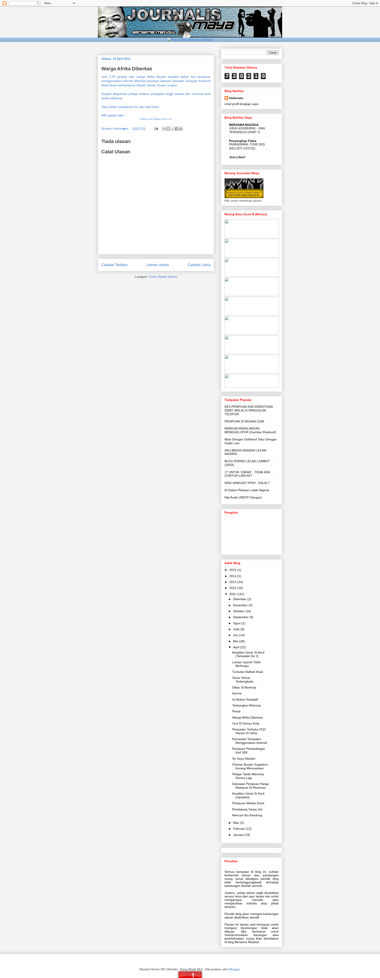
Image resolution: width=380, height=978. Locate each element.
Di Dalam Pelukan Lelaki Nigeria (247, 490)
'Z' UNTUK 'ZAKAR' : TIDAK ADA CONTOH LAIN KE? (247, 474)
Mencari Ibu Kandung (247, 815)
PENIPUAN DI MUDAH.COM (244, 421)
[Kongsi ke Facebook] (176, 129)
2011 (233, 594)
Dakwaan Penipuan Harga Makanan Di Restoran (250, 785)
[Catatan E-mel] (156, 128)
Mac (236, 822)
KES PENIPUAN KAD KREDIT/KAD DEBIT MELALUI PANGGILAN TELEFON (249, 410)
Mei (236, 641)
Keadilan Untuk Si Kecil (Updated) (248, 795)
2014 (233, 576)
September (241, 617)
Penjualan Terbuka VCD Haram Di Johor (248, 731)
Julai (236, 629)
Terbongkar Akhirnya (246, 705)
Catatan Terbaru (114, 265)
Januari (238, 835)
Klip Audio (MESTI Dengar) (243, 497)
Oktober (239, 611)
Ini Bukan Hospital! (245, 699)
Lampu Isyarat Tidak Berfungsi (246, 664)
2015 (233, 570)
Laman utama (157, 265)
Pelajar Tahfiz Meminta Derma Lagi (248, 776)
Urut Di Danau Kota (245, 723)
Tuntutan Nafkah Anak (247, 672)
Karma (236, 693)
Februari (239, 828)
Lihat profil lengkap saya (241, 104)
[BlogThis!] (168, 129)
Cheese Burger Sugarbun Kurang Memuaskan (250, 766)
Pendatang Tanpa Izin (247, 809)
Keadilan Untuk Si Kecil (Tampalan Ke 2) (248, 654)
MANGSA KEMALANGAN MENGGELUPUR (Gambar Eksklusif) (250, 430)
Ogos (237, 623)
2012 (233, 588)
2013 (233, 582)
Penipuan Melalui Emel (248, 803)
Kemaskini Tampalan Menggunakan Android (249, 740)
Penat (236, 711)
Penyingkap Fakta (242, 141)
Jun (236, 635)
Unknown (236, 98)
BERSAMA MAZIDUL (244, 125)
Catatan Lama (199, 265)
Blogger (234, 969)
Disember (240, 599)
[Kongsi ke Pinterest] (181, 129)
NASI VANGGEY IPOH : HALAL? (247, 483)
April (236, 647)
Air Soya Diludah (243, 758)
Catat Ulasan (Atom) (163, 276)
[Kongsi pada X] (172, 129)
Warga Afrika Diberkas (247, 717)
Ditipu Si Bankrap (244, 687)
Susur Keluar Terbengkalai (242, 679)
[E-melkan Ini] (164, 129)
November (240, 605)
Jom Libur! (237, 157)
